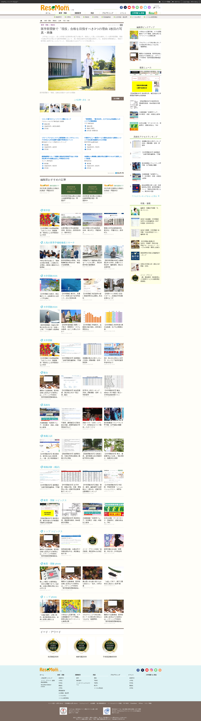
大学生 (96, 17)
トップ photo (50, 597)
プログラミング (107, 13)
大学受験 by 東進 (138, 13)
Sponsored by (111, 173)
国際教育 (78, 13)
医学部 (47, 210)
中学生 (78, 17)
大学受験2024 (50, 307)
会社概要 (92, 703)
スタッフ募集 (148, 703)
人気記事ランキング (46, 678)
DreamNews (133, 703)
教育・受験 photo (52, 563)
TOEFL (96, 683)
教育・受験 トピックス (55, 500)
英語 (92, 13)
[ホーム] (41, 20)
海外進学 (78, 680)
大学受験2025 (50, 276)
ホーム (48, 13)
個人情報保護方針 (101, 703)
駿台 (46, 372)
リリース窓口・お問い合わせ (55, 703)
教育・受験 (63, 13)
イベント (123, 13)
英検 (95, 678)
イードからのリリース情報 (115, 703)
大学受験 (48, 340)
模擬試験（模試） (52, 467)
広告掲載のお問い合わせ (71, 703)
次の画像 (116, 98)
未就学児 (59, 17)
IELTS (95, 685)
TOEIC (96, 680)
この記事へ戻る (82, 100)
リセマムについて (84, 703)
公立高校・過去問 (121, 17)
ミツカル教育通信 (151, 17)
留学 (77, 678)
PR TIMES (126, 703)
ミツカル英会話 (98, 688)
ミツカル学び (136, 17)
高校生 (87, 17)
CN (159, 8)
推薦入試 (48, 436)
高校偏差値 (107, 17)
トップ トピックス (53, 531)
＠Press (141, 703)
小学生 (68, 17)
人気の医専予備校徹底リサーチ (59, 242)
